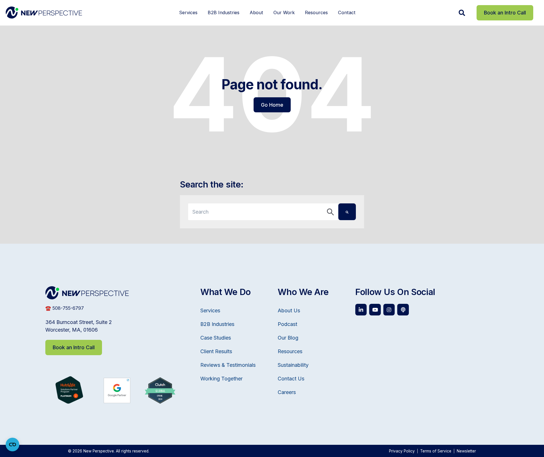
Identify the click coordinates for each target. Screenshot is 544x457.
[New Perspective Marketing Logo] (44, 13)
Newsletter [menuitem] (466, 451)
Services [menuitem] (188, 12)
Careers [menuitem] (287, 392)
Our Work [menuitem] (284, 12)
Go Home (272, 105)
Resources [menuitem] (316, 12)
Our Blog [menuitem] (288, 338)
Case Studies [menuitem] (215, 338)
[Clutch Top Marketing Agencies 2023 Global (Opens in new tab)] (160, 402)
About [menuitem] (256, 12)
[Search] (347, 211)
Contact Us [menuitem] (291, 379)
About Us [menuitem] (289, 310)
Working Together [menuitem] (221, 379)
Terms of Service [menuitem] (435, 451)
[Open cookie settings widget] (12, 444)
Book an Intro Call (505, 13)
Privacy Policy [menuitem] (402, 451)
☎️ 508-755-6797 (64, 308)
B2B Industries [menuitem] (223, 12)
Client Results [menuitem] (216, 351)
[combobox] (263, 211)
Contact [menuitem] (347, 12)
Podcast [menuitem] (287, 324)
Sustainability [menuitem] (293, 365)
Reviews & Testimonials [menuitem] (228, 365)
